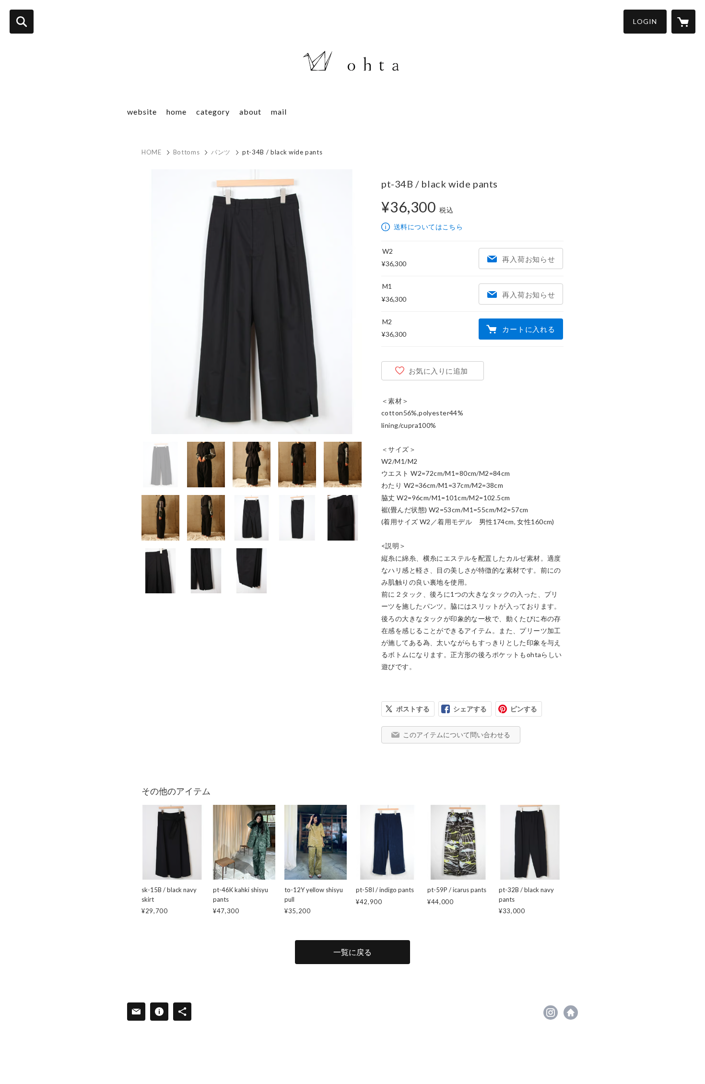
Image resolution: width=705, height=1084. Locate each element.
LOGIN (645, 21)
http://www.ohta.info (571, 1012)
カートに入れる (528, 329)
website (142, 111)
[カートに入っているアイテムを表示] (683, 22)
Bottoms (186, 152)
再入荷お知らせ (528, 259)
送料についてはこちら (428, 227)
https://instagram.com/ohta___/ (550, 1012)
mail (279, 111)
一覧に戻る (352, 951)
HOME (151, 152)
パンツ (221, 152)
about (250, 111)
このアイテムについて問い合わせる (456, 735)
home (176, 111)
